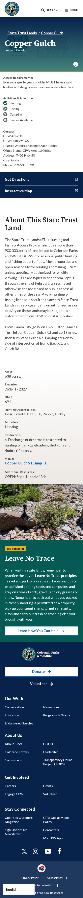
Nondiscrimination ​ (42, 885)
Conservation (14, 707)
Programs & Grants (56, 715)
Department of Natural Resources (42, 892)
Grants (48, 786)
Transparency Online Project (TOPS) (57, 762)
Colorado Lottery (17, 752)
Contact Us (51, 830)
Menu (74, 10)
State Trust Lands (22, 33)
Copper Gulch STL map (23, 463)
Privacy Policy (29, 877)
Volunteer (39, 683)
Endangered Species (19, 723)
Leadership (51, 752)
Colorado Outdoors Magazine (19, 820)
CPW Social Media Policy (56, 820)
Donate (38, 671)
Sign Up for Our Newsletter (16, 832)
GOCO (48, 744)
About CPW (13, 744)
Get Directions (17, 179)
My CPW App (53, 838)
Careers (10, 786)
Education (12, 715)
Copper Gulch (52, 33)
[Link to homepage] (41, 654)
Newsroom (51, 707)
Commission (13, 760)
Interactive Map (18, 191)
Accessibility (55, 877)
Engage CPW (14, 794)
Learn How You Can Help (38, 630)
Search (52, 10)
